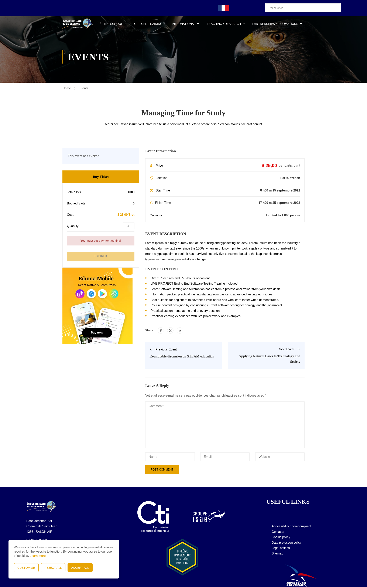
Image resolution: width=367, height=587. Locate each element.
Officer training (148, 24)
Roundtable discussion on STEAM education (182, 356)
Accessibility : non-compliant (291, 526)
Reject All (53, 567)
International (183, 24)
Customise (26, 567)
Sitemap (277, 553)
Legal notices (281, 548)
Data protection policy (287, 542)
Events (83, 88)
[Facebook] (161, 330)
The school (113, 24)
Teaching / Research (224, 24)
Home (66, 88)
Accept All (80, 567)
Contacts (278, 531)
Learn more (38, 555)
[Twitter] (170, 330)
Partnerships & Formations (275, 24)
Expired (101, 256)
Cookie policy (281, 537)
